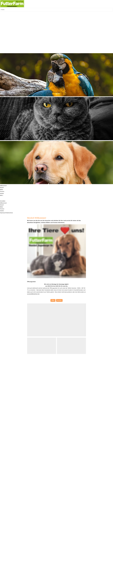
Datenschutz (9, 212)
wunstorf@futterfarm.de (33, 294)
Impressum (3, 212)
